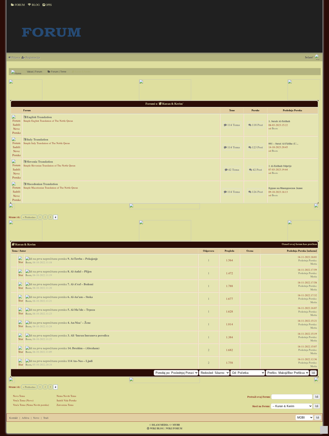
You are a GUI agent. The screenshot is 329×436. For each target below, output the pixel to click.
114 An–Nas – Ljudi (80, 361)
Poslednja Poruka (296, 250)
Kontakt (13, 417)
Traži (45, 417)
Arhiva (25, 417)
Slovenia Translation (39, 161)
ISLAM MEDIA (160, 425)
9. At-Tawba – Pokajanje (83, 258)
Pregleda (229, 250)
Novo (36, 417)
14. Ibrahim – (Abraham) (83, 348)
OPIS (48, 5)
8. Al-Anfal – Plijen (80, 271)
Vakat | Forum (34, 71)
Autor (22, 250)
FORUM (19, 5)
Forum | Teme (58, 71)
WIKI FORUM (174, 428)
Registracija (32, 57)
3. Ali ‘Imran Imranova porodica (88, 335)
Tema (15, 250)
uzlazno (312, 250)
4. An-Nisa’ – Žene (79, 322)
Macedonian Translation (42, 184)
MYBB (176, 425)
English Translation (39, 117)
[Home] (18, 71)
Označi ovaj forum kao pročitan (299, 244)
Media (313, 263)
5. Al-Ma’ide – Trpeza (81, 309)
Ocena (249, 250)
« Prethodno (29, 217)
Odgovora (208, 250)
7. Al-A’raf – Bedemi (80, 284)
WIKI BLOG (157, 428)
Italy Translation (37, 139)
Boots (275, 128)
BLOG (35, 5)
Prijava (15, 57)
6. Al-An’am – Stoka (80, 297)
